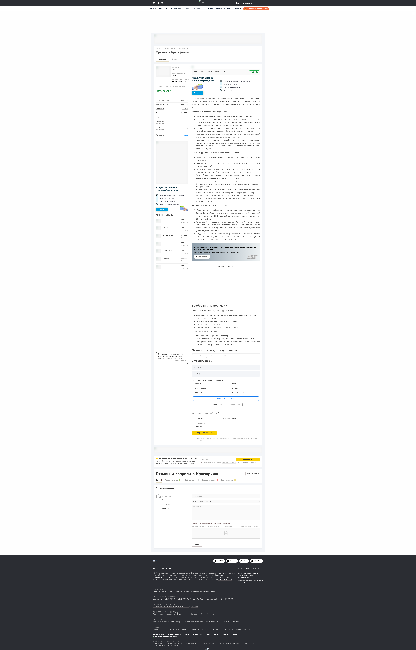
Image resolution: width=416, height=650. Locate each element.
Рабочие (192, 629)
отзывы (185, 135)
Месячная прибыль (162, 104)
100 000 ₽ (184, 104)
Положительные (171, 480)
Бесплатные (158, 599)
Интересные (166, 629)
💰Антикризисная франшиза (256, 8)
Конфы (219, 8)
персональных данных (229, 462)
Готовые (195, 614)
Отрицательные (208, 480)
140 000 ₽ (184, 235)
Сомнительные (227, 480)
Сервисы (227, 8)
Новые (156, 629)
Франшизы (159, 48)
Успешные (170, 614)
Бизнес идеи (199, 8)
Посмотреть (202, 256)
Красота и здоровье (170, 48)
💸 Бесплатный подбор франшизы (165, 637)
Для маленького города (163, 622)
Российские (222, 622)
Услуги (187, 635)
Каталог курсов (225, 579)
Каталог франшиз (162, 568)
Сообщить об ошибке (208, 643)
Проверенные (183, 614)
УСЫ (164, 219)
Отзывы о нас (157, 643)
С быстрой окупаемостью (164, 606)
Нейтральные (190, 480)
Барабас (166, 258)
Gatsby (165, 227)
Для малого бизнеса (241, 629)
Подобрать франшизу (244, 3)
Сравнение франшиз (192, 643)
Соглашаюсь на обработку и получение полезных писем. (229, 462)
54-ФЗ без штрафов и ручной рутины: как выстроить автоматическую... (248, 575)
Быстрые (215, 629)
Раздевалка (167, 243)
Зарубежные (196, 622)
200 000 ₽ (184, 113)
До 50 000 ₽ (170, 599)
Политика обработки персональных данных (232, 643)
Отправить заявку (164, 91)
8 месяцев (185, 108)
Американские (182, 622)
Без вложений (209, 591)
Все (157, 480)
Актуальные (203, 629)
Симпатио (166, 266)
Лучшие (194, 606)
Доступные (225, 629)
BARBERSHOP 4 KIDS (170, 235)
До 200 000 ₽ (184, 599)
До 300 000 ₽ (199, 599)
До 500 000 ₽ (213, 599)
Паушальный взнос (162, 113)
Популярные (158, 614)
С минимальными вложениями (187, 591)
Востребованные (208, 614)
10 (187, 128)
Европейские (209, 622)
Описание (162, 59)
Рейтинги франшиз (173, 8)
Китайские (234, 622)
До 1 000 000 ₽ (228, 599)
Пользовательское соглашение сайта (170, 641)
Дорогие (168, 591)
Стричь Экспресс (169, 250)
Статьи (238, 8)
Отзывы (175, 59)
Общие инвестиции (162, 100)
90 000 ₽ (185, 250)
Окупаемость (160, 108)
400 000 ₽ (184, 100)
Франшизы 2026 (155, 8)
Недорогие (157, 591)
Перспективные (180, 629)
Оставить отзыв (253, 474)
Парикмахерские (183, 48)
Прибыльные (183, 606)
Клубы (210, 8)
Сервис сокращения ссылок (173, 643)
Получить (161, 209)
